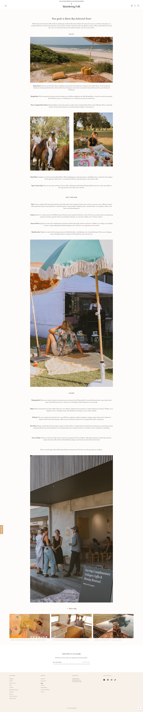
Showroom (43, 680)
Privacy (42, 691)
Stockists (11, 691)
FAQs (10, 685)
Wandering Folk (73, 708)
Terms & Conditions (45, 689)
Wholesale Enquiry (13, 689)
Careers (43, 685)
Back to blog (72, 609)
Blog (42, 683)
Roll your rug (12, 683)
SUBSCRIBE (86, 662)
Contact (11, 687)
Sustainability (44, 687)
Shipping (11, 678)
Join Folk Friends (13, 696)
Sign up (11, 694)
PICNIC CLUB (12, 698)
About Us (43, 678)
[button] (135, 5)
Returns (11, 680)
